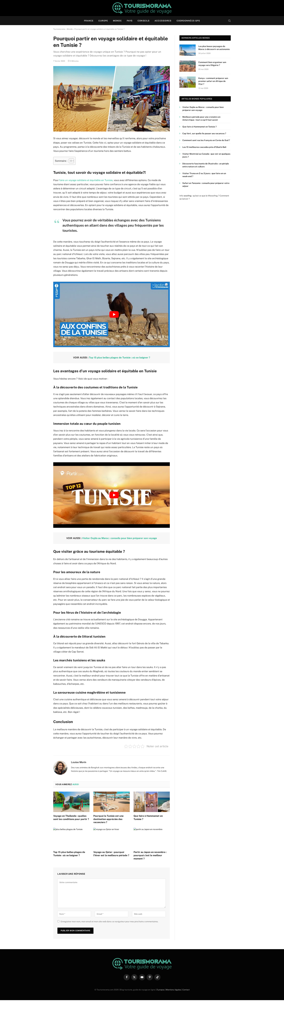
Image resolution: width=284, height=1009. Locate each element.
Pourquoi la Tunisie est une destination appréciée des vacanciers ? (108, 819)
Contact (186, 990)
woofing (188, 195)
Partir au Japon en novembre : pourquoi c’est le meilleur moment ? (150, 855)
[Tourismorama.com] (142, 8)
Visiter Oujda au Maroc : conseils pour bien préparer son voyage (119, 538)
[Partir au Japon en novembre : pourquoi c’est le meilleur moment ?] (152, 838)
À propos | (161, 990)
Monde (117, 21)
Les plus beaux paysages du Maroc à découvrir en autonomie (214, 47)
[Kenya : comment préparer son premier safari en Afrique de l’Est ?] (187, 82)
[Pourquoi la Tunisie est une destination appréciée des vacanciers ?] (111, 802)
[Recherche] (229, 20)
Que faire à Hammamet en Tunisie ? (148, 818)
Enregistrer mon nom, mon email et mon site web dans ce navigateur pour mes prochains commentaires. (109, 921)
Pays (130, 21)
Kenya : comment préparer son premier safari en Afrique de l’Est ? (213, 81)
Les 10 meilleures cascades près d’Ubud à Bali (204, 147)
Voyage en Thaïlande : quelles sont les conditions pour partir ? (71, 818)
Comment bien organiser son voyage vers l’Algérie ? (212, 63)
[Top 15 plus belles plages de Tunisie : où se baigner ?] (71, 838)
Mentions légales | (174, 990)
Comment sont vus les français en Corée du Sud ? (206, 140)
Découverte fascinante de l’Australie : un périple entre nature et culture (205, 165)
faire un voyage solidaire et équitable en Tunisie (86, 180)
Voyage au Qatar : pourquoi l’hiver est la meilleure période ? (111, 854)
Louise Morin (78, 762)
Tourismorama (59, 29)
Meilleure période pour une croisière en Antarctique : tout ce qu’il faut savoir (201, 118)
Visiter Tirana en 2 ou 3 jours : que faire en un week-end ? (204, 175)
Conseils (144, 21)
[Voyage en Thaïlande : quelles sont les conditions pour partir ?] (71, 802)
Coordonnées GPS (188, 21)
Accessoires (163, 21)
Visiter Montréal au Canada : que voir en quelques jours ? (206, 155)
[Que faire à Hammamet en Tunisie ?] (152, 802)
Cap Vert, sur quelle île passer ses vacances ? (204, 133)
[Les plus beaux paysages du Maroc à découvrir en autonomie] (187, 50)
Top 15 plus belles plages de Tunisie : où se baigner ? (119, 357)
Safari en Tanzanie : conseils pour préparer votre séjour (205, 184)
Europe (103, 21)
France (89, 21)
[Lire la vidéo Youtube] (114, 314)
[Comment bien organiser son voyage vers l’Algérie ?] (187, 66)
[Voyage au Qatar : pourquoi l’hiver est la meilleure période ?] (111, 838)
